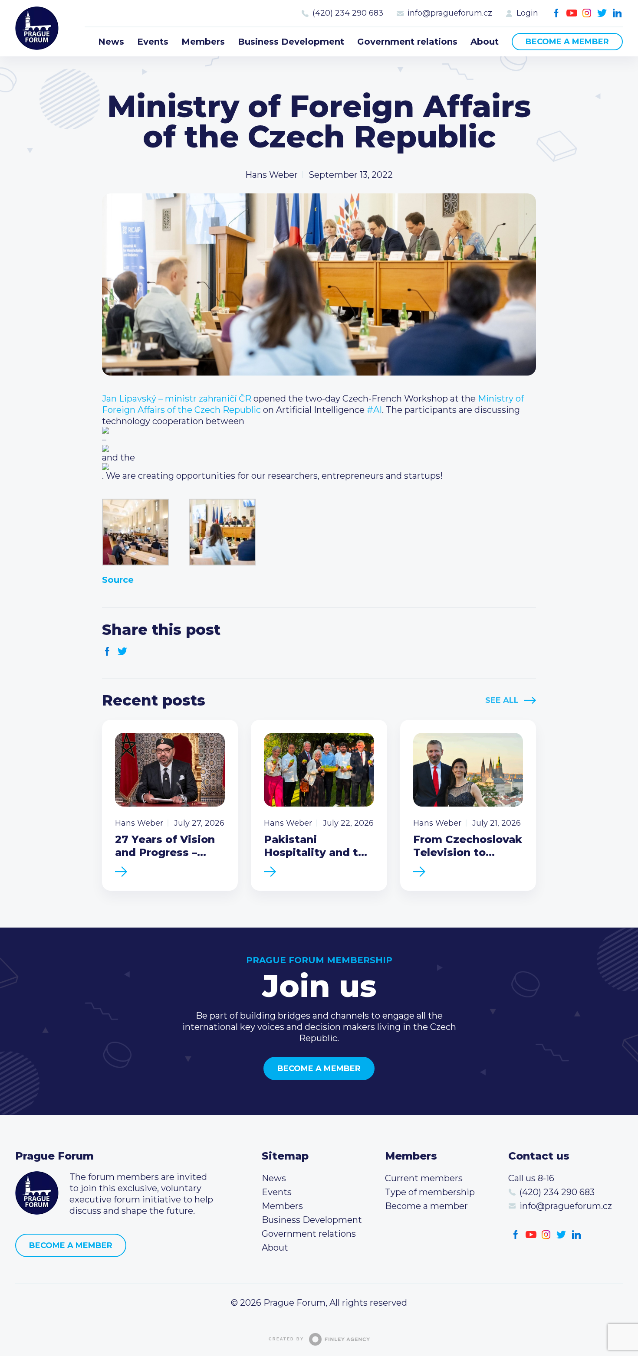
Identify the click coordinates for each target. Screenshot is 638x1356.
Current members (424, 1178)
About (484, 41)
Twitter (602, 13)
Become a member (567, 41)
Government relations (407, 41)
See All (502, 700)
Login (527, 13)
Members (203, 41)
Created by (286, 1339)
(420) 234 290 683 (347, 13)
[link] (176, 398)
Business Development (291, 41)
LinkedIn (617, 13)
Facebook (556, 13)
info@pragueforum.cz (450, 13)
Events (152, 41)
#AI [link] (374, 410)
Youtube (571, 13)
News (111, 41)
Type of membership (430, 1192)
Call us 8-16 (531, 1178)
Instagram (587, 13)
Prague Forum (37, 28)
